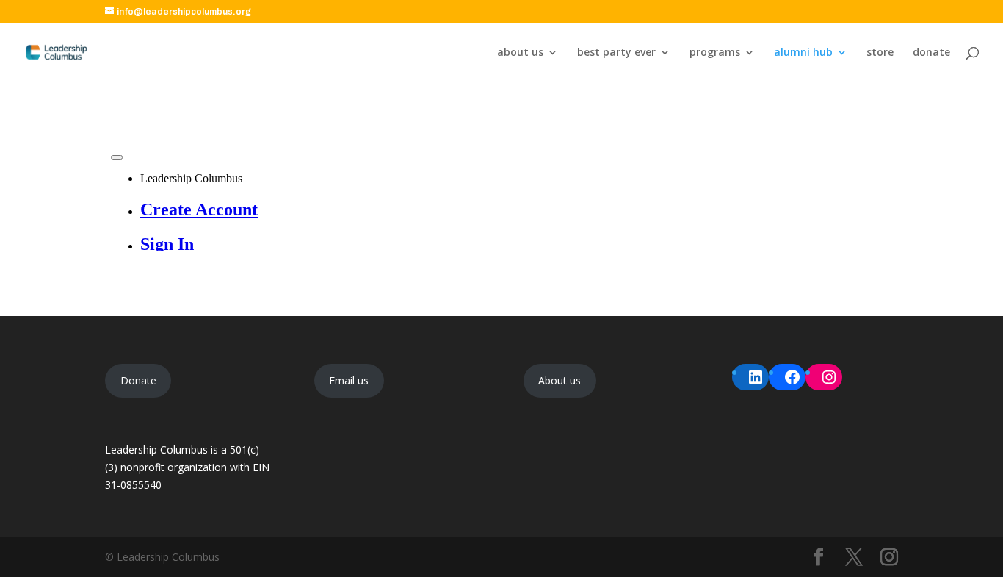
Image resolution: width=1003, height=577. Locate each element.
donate (931, 53)
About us (559, 380)
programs (714, 53)
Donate (138, 380)
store (880, 53)
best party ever (616, 53)
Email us (349, 380)
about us (520, 53)
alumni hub (803, 53)
